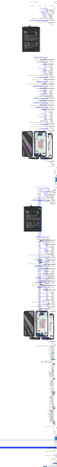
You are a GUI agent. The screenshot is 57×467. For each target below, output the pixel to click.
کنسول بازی (44, 92)
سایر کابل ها (50, 75)
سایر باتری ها (50, 18)
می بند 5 (52, 386)
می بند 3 (39, 255)
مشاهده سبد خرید (56, 179)
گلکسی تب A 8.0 (51, 371)
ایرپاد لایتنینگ (39, 270)
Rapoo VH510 (40, 290)
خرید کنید (39, 208)
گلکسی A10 (39, 207)
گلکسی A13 (39, 205)
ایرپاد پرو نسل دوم (51, 397)
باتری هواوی (44, 15)
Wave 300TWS (39, 306)
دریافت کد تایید (55, 463)
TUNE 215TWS (39, 303)
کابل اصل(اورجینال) (43, 71)
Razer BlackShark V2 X (39, 294)
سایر (45, 112)
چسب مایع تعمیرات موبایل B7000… (40, 102)
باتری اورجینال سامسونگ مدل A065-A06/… (39, 20)
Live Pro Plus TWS (39, 298)
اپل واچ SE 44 (52, 383)
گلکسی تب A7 (52, 376)
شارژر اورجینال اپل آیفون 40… (41, 107)
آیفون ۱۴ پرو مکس (51, 348)
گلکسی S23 (39, 202)
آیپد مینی (52, 366)
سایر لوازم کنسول (43, 93)
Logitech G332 (39, 291)
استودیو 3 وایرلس (51, 406)
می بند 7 (39, 257)
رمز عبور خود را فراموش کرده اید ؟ (52, 466)
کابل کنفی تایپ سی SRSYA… (41, 81)
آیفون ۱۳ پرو (39, 193)
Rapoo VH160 (40, 288)
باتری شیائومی (44, 14)
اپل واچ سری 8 (52, 384)
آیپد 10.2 (39, 222)
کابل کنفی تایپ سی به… (43, 77)
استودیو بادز (39, 276)
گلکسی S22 (39, 204)
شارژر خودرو (50, 71)
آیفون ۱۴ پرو (39, 196)
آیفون (45, 111)
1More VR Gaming (39, 296)
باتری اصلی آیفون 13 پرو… (42, 61)
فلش (45, 89)
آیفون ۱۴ (52, 349)
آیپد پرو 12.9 (39, 220)
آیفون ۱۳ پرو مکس (51, 350)
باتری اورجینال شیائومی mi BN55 (41, 57)
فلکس (40, 279)
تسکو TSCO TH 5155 (39, 287)
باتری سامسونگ (50, 15)
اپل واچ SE (39, 245)
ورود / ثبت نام (45, 466)
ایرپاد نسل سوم (51, 396)
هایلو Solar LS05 (39, 256)
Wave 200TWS (39, 304)
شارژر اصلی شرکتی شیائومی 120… (40, 85)
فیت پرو (39, 275)
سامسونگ (44, 110)
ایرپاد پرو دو (52, 399)
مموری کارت (50, 92)
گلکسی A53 (39, 206)
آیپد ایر (40, 221)
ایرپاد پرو (39, 264)
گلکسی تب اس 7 (51, 373)
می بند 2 (39, 258)
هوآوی (45, 67)
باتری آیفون (44, 13)
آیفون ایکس (52, 352)
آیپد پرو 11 (39, 224)
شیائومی (45, 66)
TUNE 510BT (40, 300)
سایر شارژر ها (44, 69)
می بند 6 (39, 254)
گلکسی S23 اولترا (51, 354)
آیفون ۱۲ (52, 351)
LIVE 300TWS (39, 307)
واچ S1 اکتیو (39, 259)
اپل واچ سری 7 (52, 380)
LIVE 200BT (40, 301)
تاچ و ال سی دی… (44, 124)
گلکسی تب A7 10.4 (39, 229)
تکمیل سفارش (56, 439)
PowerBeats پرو (51, 401)
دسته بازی (44, 91)
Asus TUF (39, 292)
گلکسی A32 (52, 357)
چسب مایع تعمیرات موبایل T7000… (40, 98)
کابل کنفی (44, 72)
